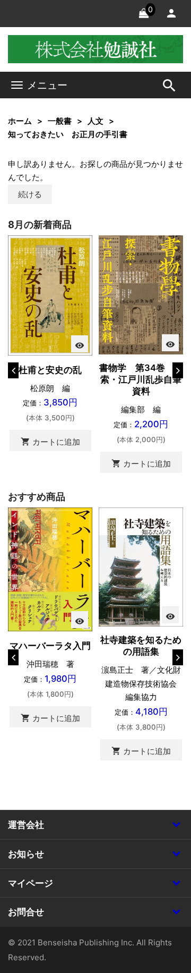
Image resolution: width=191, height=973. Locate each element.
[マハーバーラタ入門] (50, 569)
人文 (95, 121)
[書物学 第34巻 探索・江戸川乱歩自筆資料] (141, 294)
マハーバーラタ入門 (50, 645)
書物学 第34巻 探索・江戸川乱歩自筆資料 (141, 379)
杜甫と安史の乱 (50, 370)
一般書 (60, 121)
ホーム (20, 121)
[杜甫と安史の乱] (50, 295)
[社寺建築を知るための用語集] (141, 566)
